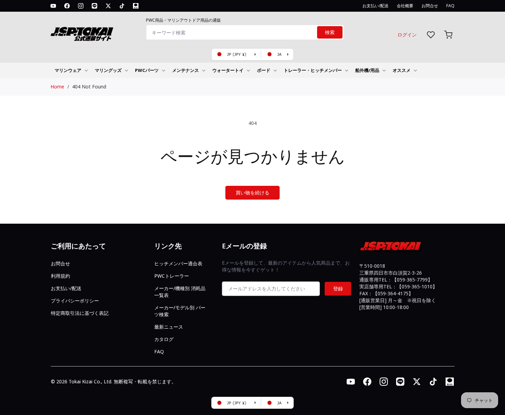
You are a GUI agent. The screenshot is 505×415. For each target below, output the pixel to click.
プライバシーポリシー (75, 300)
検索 (330, 32)
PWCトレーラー (171, 276)
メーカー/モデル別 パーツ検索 (179, 311)
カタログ (163, 339)
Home (57, 86)
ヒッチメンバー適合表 (178, 263)
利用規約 (60, 276)
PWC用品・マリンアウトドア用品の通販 (183, 20)
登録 (338, 288)
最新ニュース (168, 326)
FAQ (159, 351)
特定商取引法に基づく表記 (80, 313)
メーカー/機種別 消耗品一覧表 (179, 291)
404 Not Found (89, 86)
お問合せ (60, 263)
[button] (448, 35)
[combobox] (245, 32)
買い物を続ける (252, 192)
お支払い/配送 (66, 288)
